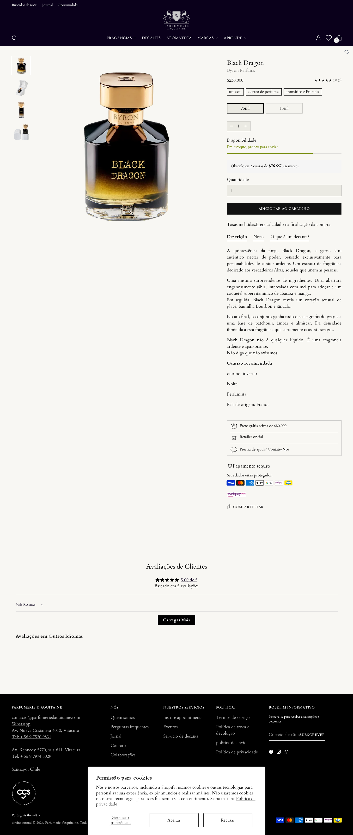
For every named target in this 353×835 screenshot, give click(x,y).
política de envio (231, 743)
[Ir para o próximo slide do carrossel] (337, 678)
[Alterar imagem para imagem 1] (21, 65)
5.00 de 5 (189, 580)
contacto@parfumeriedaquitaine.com (46, 718)
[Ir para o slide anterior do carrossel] (326, 678)
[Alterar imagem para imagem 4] (21, 131)
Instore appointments (182, 718)
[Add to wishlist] (346, 52)
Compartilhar (248, 507)
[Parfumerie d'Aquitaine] (176, 20)
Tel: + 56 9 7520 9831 (31, 737)
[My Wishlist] (329, 38)
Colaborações (122, 755)
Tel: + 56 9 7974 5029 (31, 756)
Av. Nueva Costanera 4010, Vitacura (45, 730)
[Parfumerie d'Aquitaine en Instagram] (279, 752)
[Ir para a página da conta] (318, 38)
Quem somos (122, 718)
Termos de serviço (233, 718)
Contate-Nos (278, 449)
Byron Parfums (241, 70)
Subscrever (312, 735)
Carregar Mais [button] (176, 620)
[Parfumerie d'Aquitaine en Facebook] (271, 752)
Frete (260, 225)
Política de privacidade (237, 752)
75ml (245, 108)
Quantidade (238, 180)
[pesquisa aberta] (14, 38)
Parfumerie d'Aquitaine (61, 822)
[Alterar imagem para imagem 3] (21, 109)
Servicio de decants (180, 736)
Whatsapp (21, 724)
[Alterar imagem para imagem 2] (21, 87)
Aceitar (174, 820)
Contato (118, 746)
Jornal (116, 736)
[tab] (237, 237)
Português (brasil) (24, 815)
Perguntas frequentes (129, 727)
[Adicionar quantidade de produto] (246, 126)
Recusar (228, 820)
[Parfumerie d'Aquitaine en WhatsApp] (287, 752)
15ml (284, 108)
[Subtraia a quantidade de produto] (231, 126)
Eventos (170, 727)
